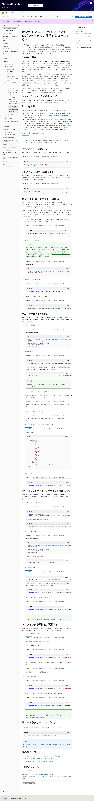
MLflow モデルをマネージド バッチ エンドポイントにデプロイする (42, 756)
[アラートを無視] (91, 3)
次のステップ (79, 42)
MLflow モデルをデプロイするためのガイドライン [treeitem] (13, 92)
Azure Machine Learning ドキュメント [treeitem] (10, 37)
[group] (47, 165)
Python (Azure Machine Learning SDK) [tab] (39, 137)
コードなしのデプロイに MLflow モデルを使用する (38, 758)
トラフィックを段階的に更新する (83, 37)
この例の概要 (79, 29)
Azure (28, 27)
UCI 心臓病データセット (41, 74)
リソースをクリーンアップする (83, 40)
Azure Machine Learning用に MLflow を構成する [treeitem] (12, 78)
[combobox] (10, 29)
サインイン (89, 12)
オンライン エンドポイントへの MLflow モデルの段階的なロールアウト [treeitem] (13, 108)
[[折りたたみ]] (18, 26)
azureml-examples (38, 88)
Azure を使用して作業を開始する (83, 16)
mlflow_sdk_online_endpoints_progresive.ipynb (45, 102)
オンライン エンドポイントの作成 (83, 34)
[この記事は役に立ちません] (78, 49)
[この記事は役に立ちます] (76, 49)
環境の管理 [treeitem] (6, 58)
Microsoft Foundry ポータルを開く (65, 16)
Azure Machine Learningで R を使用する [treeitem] (11, 117)
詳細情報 (51, 761)
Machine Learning (36, 27)
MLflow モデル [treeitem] (9, 74)
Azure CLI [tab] (25, 137)
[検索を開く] (85, 13)
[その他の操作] (70, 27)
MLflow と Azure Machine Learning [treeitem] (10, 70)
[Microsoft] (3, 13)
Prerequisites (79, 31)
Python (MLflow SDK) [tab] (56, 137)
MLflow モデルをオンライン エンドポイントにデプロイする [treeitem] (13, 101)
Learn (23, 27)
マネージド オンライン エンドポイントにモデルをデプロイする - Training (39, 774)
